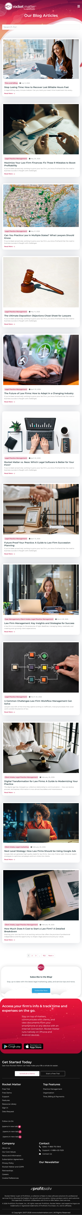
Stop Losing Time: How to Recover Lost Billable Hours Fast (36, 87)
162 (44, 956)
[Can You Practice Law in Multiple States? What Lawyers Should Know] (41, 206)
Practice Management (52, 1089)
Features (6, 1100)
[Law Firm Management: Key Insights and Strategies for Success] (41, 590)
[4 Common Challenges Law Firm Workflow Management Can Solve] (41, 667)
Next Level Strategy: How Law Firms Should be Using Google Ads (40, 851)
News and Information (11, 1156)
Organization (48, 1093)
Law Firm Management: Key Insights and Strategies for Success (39, 623)
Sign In (5, 1108)
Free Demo (7, 1093)
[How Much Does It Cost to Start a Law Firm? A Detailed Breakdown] (41, 895)
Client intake (25, 619)
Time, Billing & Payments (53, 1097)
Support (5, 1097)
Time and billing (11, 83)
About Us (6, 1148)
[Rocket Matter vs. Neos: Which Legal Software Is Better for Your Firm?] (41, 433)
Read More (8, 93)
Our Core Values (9, 1152)
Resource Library (9, 1104)
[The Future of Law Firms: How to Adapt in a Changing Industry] (41, 360)
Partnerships (7, 1171)
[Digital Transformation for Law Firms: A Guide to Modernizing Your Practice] (41, 748)
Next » (51, 956)
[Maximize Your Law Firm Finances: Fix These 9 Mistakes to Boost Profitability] (41, 129)
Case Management (12, 619)
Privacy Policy (8, 1163)
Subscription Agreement (12, 1159)
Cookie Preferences (10, 1178)
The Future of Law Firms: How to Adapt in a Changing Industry (39, 393)
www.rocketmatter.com (42, 1213)
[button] (41, 990)
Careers (5, 1174)
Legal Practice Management (16, 159)
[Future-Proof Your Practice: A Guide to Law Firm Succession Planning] (41, 509)
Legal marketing (22, 847)
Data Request (8, 1112)
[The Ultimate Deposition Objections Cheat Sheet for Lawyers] (41, 282)
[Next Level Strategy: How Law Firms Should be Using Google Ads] (41, 823)
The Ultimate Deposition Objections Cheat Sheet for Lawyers (37, 315)
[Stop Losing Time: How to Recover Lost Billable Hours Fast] (41, 59)
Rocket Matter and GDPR (13, 1167)
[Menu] (79, 6)
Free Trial (6, 1089)
